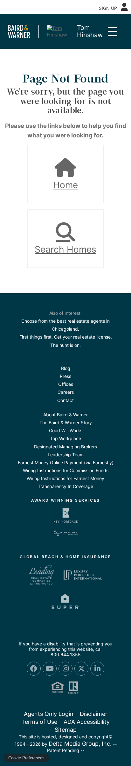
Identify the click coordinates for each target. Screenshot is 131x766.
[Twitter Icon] (81, 669)
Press (65, 376)
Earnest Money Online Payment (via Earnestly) (66, 462)
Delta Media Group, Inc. (80, 743)
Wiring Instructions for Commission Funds (65, 470)
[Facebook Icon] (34, 669)
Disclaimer (93, 713)
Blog (65, 368)
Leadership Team (66, 454)
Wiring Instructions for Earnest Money (65, 478)
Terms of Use (39, 721)
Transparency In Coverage (65, 486)
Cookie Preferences (26, 758)
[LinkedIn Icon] (97, 669)
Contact (65, 400)
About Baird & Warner (65, 414)
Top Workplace (65, 438)
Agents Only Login (48, 713)
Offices (65, 384)
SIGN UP (108, 8)
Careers (66, 392)
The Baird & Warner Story (65, 422)
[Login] (124, 7)
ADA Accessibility (87, 721)
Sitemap (66, 729)
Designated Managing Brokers (65, 446)
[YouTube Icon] (50, 669)
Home (65, 185)
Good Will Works (65, 430)
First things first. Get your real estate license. (65, 337)
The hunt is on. (65, 345)
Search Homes (65, 249)
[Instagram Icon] (65, 669)
